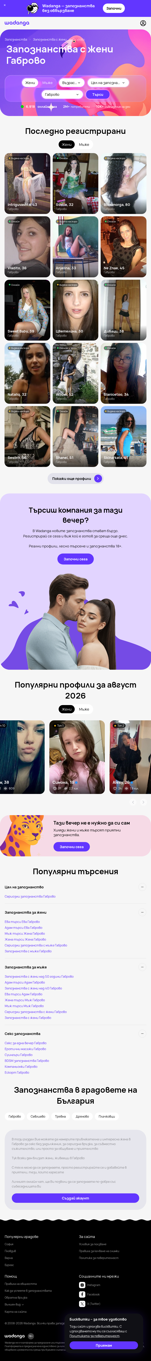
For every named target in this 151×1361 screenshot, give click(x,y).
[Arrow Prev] (132, 802)
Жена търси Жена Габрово (25, 939)
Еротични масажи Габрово (25, 1049)
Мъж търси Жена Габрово (25, 933)
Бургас (9, 1265)
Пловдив (10, 1251)
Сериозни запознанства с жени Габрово (36, 1012)
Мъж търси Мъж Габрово (24, 1006)
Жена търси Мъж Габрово (25, 1000)
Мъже (47, 82)
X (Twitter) (93, 1304)
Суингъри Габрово (18, 1055)
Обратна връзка (16, 1297)
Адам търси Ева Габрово (23, 927)
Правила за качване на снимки (99, 1251)
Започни (113, 8)
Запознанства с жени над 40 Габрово (33, 988)
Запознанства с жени (50, 39)
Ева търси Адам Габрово (23, 994)
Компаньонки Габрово (21, 1066)
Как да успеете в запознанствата (28, 1290)
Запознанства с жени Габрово (28, 1018)
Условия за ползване (92, 1244)
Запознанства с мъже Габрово (28, 951)
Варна (9, 1258)
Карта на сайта (16, 1312)
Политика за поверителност (99, 1258)
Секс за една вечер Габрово (25, 1043)
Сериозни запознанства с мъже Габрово (36, 945)
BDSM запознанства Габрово (27, 1061)
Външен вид (13, 1304)
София (9, 1244)
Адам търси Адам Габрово (25, 982)
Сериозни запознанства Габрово (30, 896)
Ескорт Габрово (17, 1072)
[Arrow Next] (143, 802)
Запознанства (16, 39)
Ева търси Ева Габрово (22, 922)
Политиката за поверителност (95, 1336)
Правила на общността (21, 1284)
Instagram (93, 1285)
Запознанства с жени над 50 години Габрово (39, 976)
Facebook (93, 1294)
